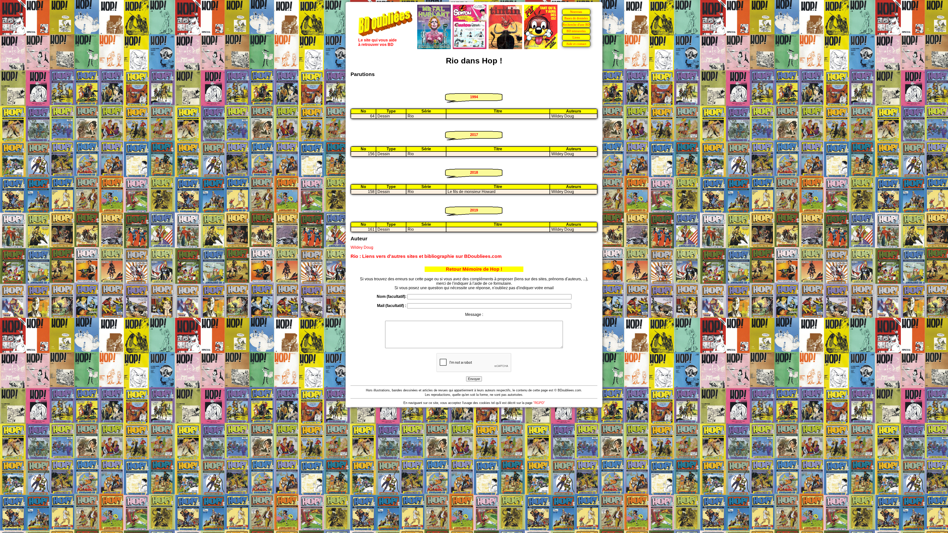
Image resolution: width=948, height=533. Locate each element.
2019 (474, 210)
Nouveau (576, 12)
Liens (576, 37)
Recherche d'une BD (576, 24)
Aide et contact (576, 44)
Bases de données (576, 18)
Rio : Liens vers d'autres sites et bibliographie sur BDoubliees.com (426, 256)
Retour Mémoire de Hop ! (474, 269)
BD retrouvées (576, 31)
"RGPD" (539, 403)
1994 (474, 97)
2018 (474, 172)
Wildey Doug (362, 247)
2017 (474, 135)
